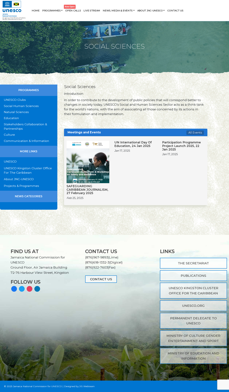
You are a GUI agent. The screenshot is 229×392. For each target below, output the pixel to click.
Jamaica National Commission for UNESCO (37, 386)
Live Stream (91, 10)
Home (36, 10)
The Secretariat (193, 263)
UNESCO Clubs (15, 99)
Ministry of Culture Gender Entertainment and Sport (193, 338)
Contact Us (175, 10)
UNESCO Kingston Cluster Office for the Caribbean (193, 290)
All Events (195, 132)
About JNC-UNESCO (150, 10)
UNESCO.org (193, 306)
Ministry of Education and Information (193, 355)
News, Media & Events (118, 10)
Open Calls (73, 10)
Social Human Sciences (21, 106)
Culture (9, 134)
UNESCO (10, 161)
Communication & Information (26, 141)
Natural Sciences (16, 112)
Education (11, 118)
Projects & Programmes (21, 186)
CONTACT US (101, 279)
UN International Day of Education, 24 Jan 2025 (133, 144)
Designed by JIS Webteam (79, 386)
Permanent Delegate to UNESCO (193, 320)
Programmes (51, 10)
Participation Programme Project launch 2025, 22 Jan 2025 (181, 146)
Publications (193, 276)
